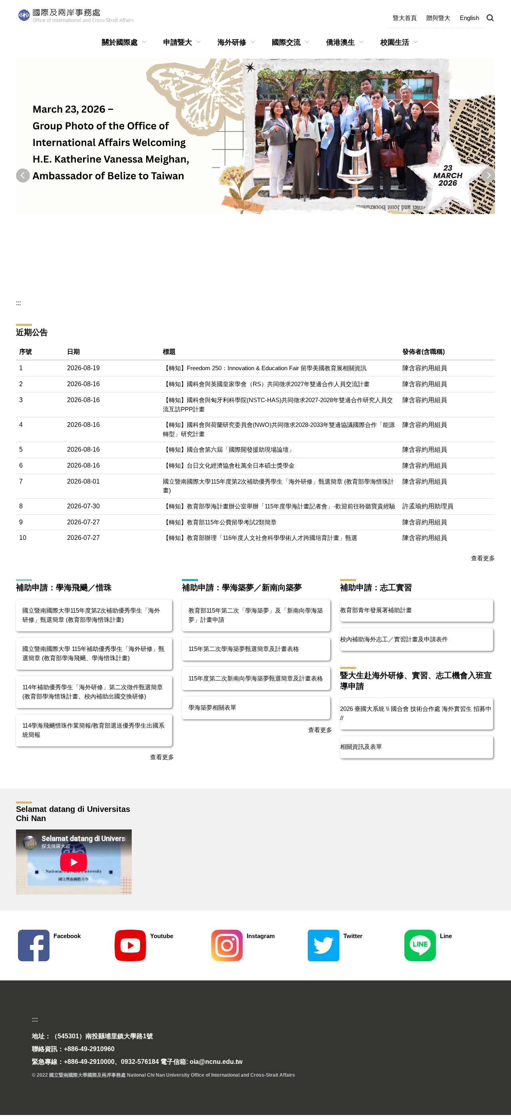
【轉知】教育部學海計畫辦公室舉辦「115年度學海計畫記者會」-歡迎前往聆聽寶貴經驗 (279, 506)
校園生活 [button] (394, 42)
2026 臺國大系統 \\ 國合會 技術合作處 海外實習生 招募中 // (415, 713)
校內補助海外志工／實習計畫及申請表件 (394, 639)
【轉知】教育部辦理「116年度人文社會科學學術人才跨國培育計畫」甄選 (260, 537)
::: (18, 303)
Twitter (352, 935)
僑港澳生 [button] (340, 42)
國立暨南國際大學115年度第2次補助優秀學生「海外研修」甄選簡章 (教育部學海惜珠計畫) (91, 615)
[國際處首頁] (86, 15)
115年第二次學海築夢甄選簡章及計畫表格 (243, 648)
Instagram (261, 935)
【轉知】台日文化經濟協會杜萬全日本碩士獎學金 (229, 465)
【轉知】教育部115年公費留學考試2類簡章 (220, 522)
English (469, 17)
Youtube (161, 935)
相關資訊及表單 (361, 746)
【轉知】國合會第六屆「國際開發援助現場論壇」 (229, 449)
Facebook (67, 935)
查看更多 (483, 558)
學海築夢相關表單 (212, 707)
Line (446, 935)
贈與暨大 (438, 17)
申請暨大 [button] (177, 42)
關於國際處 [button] (120, 42)
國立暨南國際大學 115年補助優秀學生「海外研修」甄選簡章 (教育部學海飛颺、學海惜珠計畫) (93, 653)
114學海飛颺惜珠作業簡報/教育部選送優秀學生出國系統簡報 (93, 730)
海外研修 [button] (232, 42)
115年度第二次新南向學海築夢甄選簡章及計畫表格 (255, 678)
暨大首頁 (405, 17)
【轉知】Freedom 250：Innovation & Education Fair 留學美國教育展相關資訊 (264, 368)
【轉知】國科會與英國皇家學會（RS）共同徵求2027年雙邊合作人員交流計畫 (266, 384)
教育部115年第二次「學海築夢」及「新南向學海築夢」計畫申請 (255, 615)
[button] (490, 18)
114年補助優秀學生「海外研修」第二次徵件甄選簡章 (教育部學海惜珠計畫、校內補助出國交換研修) (92, 692)
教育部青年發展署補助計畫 (376, 610)
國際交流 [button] (286, 42)
